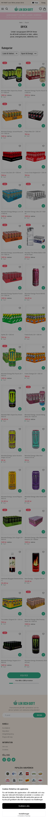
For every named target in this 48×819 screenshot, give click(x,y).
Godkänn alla (24, 806)
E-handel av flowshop (24, 816)
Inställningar (24, 814)
